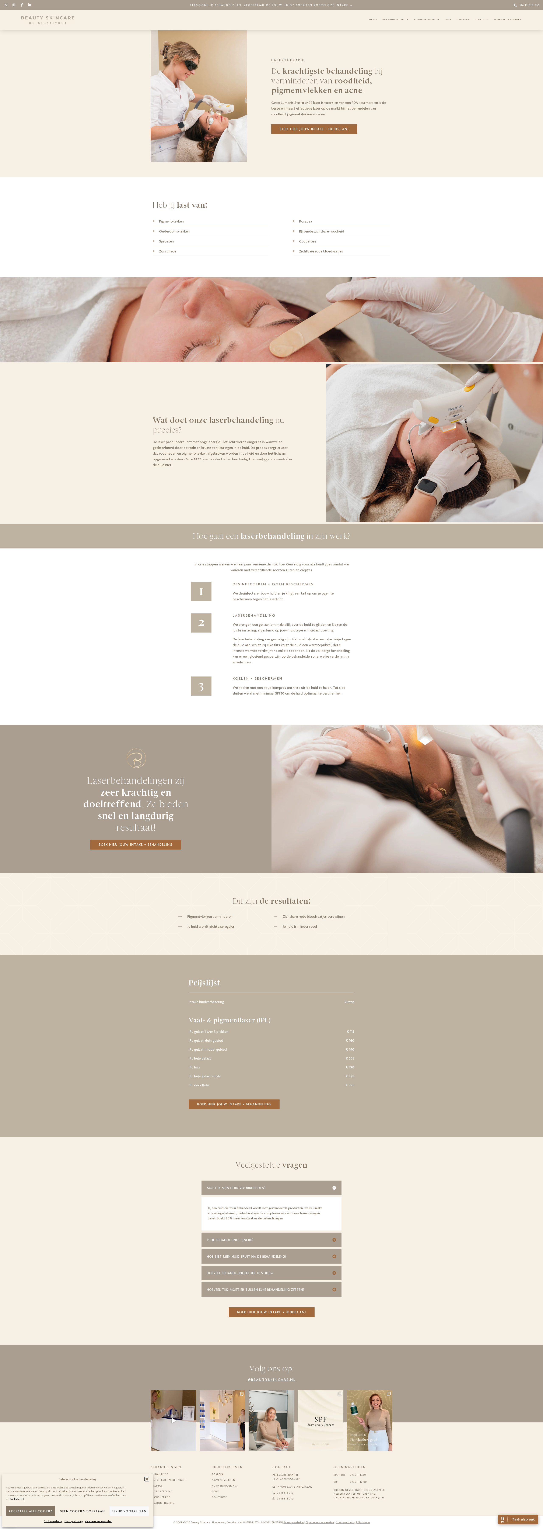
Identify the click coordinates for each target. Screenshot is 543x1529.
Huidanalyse (159, 1474)
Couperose (219, 1497)
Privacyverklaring (73, 1521)
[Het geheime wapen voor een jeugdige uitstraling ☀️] (320, 1420)
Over (448, 19)
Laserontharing (163, 1502)
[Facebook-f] (22, 5)
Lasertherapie (160, 1497)
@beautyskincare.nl (272, 1379)
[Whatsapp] (6, 5)
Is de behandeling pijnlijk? (230, 1240)
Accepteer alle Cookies (31, 1511)
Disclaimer (363, 1522)
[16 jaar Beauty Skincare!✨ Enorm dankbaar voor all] (222, 1420)
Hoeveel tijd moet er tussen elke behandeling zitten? (256, 1290)
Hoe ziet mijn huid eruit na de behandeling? (247, 1256)
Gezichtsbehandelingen (168, 1479)
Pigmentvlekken (223, 1479)
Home (373, 19)
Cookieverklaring (53, 1521)
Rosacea (218, 1474)
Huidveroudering (224, 1485)
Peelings (156, 1485)
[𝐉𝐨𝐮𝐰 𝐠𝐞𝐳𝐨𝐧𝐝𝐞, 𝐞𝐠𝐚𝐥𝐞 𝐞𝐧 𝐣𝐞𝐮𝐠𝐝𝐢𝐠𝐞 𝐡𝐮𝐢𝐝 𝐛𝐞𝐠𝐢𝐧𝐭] (271, 1420)
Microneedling (162, 1491)
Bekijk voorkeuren (129, 1511)
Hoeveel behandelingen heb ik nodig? (240, 1273)
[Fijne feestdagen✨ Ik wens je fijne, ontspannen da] (173, 1420)
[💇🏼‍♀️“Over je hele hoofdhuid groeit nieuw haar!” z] (369, 1420)
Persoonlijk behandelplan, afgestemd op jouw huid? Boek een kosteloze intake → (271, 5)
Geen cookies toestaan (82, 1511)
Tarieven (463, 19)
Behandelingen (393, 19)
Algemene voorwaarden (320, 1522)
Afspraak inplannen (508, 19)
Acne (215, 1491)
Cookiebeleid (17, 1499)
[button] (147, 1479)
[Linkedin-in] (29, 5)
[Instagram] (14, 5)
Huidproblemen (424, 19)
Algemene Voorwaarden (98, 1521)
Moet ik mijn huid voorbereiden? (236, 1188)
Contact (481, 19)
